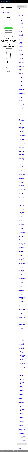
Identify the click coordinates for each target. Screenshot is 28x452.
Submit (8, 71)
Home (1, 3)
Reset (8, 30)
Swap (8, 32)
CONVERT (8, 28)
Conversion (4, 3)
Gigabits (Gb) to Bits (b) (15, 3)
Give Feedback (21, 447)
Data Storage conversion (9, 3)
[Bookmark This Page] (1, 6)
